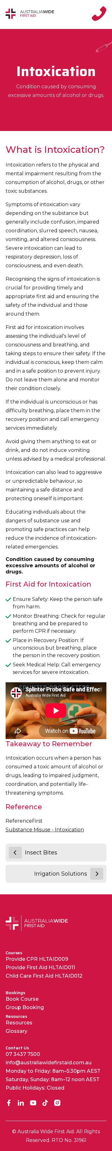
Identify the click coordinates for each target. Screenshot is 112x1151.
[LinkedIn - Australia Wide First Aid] (21, 1103)
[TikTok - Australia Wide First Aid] (45, 1103)
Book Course (22, 999)
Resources (19, 1023)
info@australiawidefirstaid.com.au (48, 1063)
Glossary (16, 1031)
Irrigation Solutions (60, 873)
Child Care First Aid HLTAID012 (44, 976)
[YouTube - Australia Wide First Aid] (33, 1103)
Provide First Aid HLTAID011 (40, 967)
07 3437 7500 (23, 1054)
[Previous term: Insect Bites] (15, 852)
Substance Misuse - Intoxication (45, 830)
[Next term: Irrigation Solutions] (96, 874)
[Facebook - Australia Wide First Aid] (9, 1103)
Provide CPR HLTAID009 (37, 959)
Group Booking (25, 1007)
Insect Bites (41, 852)
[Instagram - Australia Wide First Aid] (57, 1103)
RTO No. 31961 (69, 1140)
